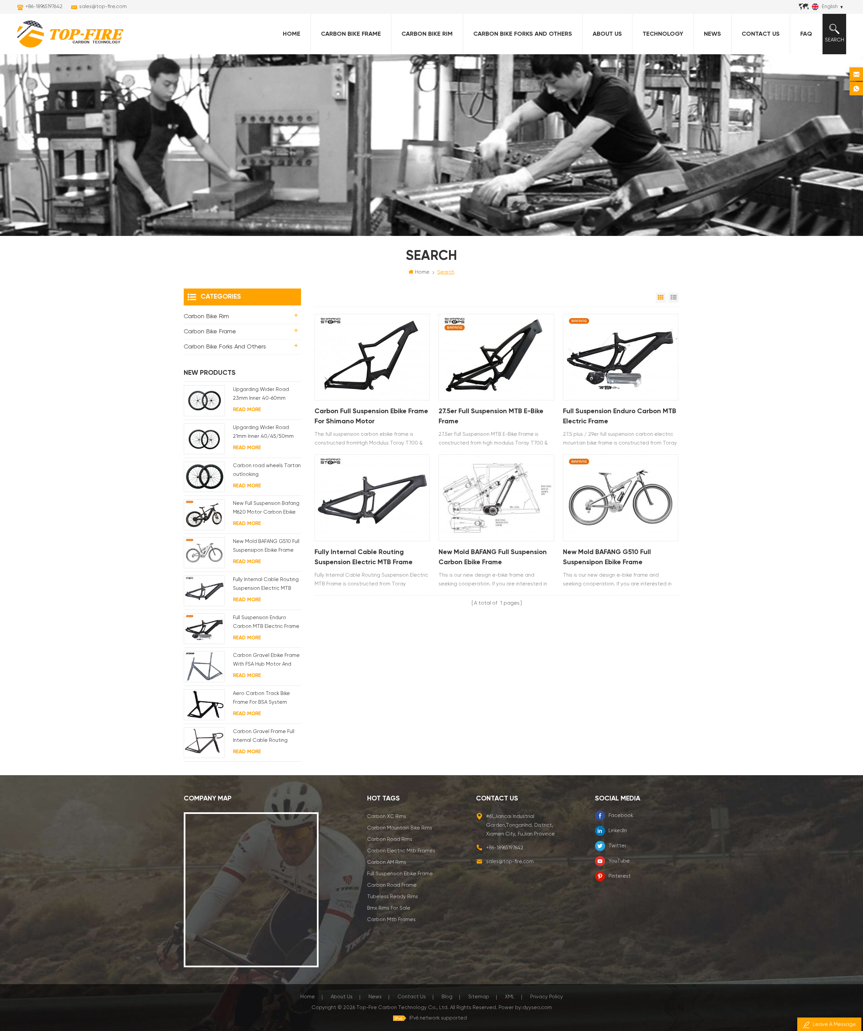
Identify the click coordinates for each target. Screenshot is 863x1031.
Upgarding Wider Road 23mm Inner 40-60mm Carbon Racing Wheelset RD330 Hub (263, 395)
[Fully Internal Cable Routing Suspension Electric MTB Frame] (372, 497)
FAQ (806, 34)
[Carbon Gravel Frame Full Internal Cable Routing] (204, 743)
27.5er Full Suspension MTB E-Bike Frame (491, 416)
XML (509, 996)
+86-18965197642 (44, 6)
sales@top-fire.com (103, 6)
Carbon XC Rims (386, 816)
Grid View (661, 298)
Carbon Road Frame (392, 885)
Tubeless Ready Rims (392, 896)
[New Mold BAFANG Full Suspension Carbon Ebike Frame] (496, 497)
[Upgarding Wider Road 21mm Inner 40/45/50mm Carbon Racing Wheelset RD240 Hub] (204, 439)
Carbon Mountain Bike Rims (399, 827)
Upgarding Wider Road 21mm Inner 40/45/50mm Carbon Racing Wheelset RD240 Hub (263, 433)
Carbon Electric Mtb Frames (401, 850)
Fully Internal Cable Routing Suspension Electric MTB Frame (364, 557)
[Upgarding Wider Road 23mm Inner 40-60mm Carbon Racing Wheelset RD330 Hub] (204, 401)
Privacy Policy (546, 996)
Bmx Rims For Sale (388, 908)
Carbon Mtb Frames (391, 919)
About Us (607, 34)
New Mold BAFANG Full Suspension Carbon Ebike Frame (493, 557)
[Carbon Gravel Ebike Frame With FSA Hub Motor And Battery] (204, 666)
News (712, 34)
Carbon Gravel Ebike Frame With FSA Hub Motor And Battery (266, 661)
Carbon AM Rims (386, 862)
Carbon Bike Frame (351, 34)
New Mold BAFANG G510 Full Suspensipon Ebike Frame (607, 557)
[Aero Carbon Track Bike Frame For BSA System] (204, 705)
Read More (247, 409)
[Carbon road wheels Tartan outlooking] (204, 477)
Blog (447, 996)
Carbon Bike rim (427, 34)
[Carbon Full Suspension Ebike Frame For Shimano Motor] (372, 357)
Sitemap (478, 996)
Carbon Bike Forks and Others (522, 34)
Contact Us (761, 34)
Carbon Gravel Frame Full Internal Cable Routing (263, 736)
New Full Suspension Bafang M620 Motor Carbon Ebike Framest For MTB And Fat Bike (266, 509)
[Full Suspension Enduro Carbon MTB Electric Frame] (620, 357)
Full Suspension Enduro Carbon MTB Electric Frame (619, 416)
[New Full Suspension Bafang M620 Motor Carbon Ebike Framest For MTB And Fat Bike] (204, 514)
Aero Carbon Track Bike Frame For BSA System (261, 698)
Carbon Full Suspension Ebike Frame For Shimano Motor (371, 416)
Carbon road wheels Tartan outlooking (267, 470)
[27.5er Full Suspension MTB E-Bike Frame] (496, 357)
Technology (663, 34)
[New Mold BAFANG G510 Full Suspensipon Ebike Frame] (620, 497)
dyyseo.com (537, 1007)
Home (291, 34)
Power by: (525, 1007)
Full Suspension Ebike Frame (400, 873)
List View (673, 298)
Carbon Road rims (389, 839)
